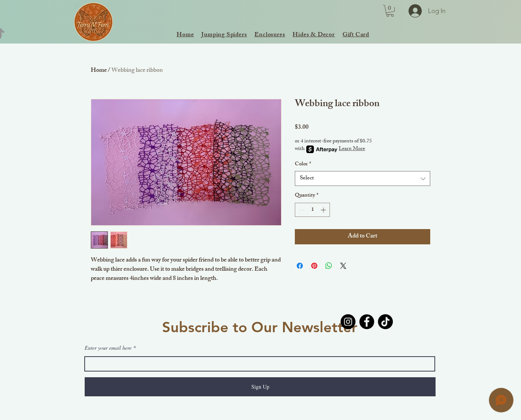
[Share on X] (343, 265)
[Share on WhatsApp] (328, 265)
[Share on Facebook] (299, 265)
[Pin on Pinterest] (314, 265)
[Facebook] (366, 321)
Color (303, 164)
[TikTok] (385, 321)
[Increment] (324, 209)
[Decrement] (301, 209)
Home (99, 70)
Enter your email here (108, 348)
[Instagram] (348, 321)
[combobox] (362, 178)
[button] (390, 11)
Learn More (352, 149)
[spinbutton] (312, 209)
